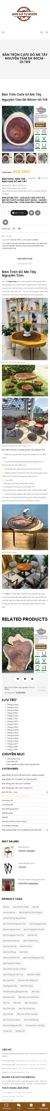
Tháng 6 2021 (12, 721)
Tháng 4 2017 (12, 744)
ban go (36, 907)
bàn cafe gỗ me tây (11, 958)
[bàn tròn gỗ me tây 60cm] (31, 158)
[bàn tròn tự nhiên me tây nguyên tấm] (7, 158)
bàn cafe (23, 952)
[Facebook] (13, 228)
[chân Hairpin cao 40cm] (43, 158)
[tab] (25, 259)
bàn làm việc (8, 980)
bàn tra (6, 1003)
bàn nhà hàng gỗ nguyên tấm (15, 992)
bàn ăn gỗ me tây (31, 1020)
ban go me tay (9, 912)
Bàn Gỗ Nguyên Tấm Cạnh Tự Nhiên (16, 783)
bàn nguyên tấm (10, 986)
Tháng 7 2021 (12, 718)
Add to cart (19, 213)
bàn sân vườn (9, 997)
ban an (6, 907)
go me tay (7, 1031)
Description (25, 258)
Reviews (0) (25, 263)
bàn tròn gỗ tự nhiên (11, 1020)
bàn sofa (35, 992)
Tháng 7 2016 (12, 749)
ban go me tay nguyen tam (14, 924)
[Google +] (19, 228)
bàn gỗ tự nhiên (33, 974)
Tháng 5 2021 (12, 724)
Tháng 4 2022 (12, 704)
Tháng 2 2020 (12, 741)
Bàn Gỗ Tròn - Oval (9, 792)
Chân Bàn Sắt (7, 805)
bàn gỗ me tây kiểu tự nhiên (14, 969)
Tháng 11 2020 (12, 733)
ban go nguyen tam (11, 929)
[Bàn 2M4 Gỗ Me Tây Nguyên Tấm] (8, 884)
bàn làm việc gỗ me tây (28, 980)
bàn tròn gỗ (8, 1014)
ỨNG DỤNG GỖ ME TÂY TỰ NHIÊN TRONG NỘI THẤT (22, 830)
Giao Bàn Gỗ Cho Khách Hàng (14, 821)
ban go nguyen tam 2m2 (13, 935)
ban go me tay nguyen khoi (14, 918)
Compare (38, 213)
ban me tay (32, 935)
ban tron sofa (26, 946)
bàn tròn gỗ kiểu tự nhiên (27, 1014)
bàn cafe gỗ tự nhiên (12, 963)
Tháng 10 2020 (13, 735)
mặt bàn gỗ (20, 1031)
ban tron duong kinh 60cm (29, 246)
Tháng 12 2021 (12, 710)
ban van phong (9, 952)
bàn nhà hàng (27, 986)
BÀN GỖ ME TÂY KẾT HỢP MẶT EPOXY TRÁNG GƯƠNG (23, 775)
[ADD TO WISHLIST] (31, 213)
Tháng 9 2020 (12, 738)
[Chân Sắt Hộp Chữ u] (8, 868)
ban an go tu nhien (21, 907)
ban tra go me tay (30, 941)
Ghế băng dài (7, 813)
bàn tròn (17, 1003)
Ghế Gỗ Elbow (23, 847)
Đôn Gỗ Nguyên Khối (10, 809)
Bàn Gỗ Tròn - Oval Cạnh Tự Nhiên (15, 796)
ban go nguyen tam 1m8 (34, 929)
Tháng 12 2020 (13, 730)
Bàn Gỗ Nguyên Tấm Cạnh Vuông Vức (17, 788)
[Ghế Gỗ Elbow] (8, 852)
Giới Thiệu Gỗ (12, 761)
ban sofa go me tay (11, 941)
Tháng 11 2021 (12, 713)
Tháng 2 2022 (12, 707)
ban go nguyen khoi (38, 924)
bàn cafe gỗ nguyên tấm (33, 958)
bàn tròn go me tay (26, 1008)
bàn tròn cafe (9, 1008)
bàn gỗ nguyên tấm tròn (13, 974)
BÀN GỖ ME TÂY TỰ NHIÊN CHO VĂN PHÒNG (19, 779)
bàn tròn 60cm (31, 1003)
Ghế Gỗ (5, 817)
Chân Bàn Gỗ (7, 800)
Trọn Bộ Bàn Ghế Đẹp (10, 826)
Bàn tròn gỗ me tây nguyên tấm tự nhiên (19, 688)
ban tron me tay (9, 946)
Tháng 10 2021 (12, 716)
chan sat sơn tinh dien (35, 1025)
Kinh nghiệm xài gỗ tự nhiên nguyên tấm (23, 764)
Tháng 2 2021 (12, 727)
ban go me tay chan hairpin (30, 912)
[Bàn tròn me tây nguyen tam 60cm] (19, 158)
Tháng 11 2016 (12, 747)
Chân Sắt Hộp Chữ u (26, 863)
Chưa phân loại (13, 759)
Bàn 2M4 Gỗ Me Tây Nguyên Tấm (31, 879)
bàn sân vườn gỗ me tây (29, 997)
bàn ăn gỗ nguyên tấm (12, 1025)
